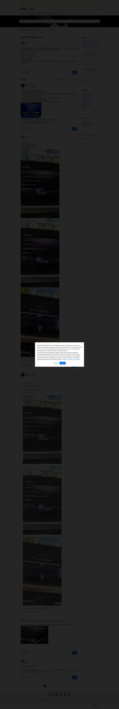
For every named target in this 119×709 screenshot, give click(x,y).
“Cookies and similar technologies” (71, 359)
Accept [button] (62, 363)
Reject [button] (56, 363)
